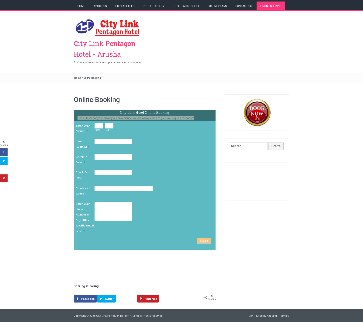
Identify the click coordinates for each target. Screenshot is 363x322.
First (97, 129)
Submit (204, 240)
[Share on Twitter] (4, 161)
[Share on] (4, 169)
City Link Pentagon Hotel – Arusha (117, 315)
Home (81, 6)
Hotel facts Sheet (186, 6)
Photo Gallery (153, 6)
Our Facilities (125, 6)
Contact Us (243, 6)
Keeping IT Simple (278, 315)
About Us (100, 6)
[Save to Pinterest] (4, 178)
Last (107, 129)
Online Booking (270, 6)
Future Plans (217, 6)
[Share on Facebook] (4, 152)
